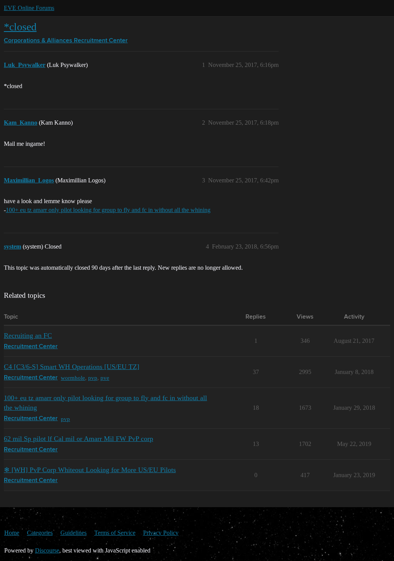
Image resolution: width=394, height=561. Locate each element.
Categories (40, 532)
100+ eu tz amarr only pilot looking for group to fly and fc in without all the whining (108, 210)
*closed (20, 27)
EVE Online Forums (29, 8)
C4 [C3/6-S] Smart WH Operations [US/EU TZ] (71, 367)
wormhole (73, 377)
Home (11, 532)
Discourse (47, 550)
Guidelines (73, 532)
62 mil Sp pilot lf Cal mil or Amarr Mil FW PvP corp (78, 438)
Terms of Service (114, 532)
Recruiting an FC (28, 335)
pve (104, 377)
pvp (92, 377)
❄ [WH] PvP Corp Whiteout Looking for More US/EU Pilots (90, 470)
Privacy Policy (161, 532)
